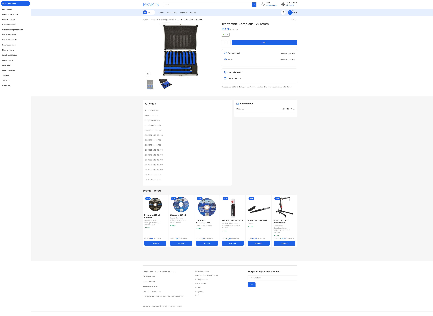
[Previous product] (291, 20)
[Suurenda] (148, 74)
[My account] (283, 12)
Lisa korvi (264, 42)
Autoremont (278, 226)
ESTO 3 (198, 287)
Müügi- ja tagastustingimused (206, 275)
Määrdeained (234, 223)
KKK (197, 295)
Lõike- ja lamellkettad (152, 222)
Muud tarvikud (149, 225)
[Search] (254, 4)
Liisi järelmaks (200, 283)
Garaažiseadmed (280, 228)
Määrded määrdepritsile (231, 225)
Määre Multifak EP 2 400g (232, 220)
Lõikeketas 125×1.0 (178, 215)
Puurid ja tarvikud (167, 19)
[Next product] (296, 20)
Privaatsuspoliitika (202, 271)
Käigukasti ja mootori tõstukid (281, 231)
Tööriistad (154, 19)
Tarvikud (225, 223)
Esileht (145, 19)
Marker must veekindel (257, 220)
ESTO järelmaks (201, 279)
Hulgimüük (199, 291)
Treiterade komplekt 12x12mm (280, 87)
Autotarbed (226, 228)
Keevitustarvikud (150, 220)
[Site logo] (151, 4)
